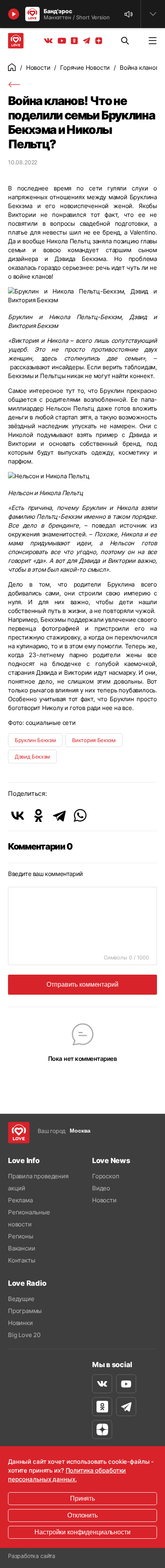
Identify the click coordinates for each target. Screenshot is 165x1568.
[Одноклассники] (38, 815)
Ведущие (21, 1299)
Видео (101, 1188)
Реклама (20, 1200)
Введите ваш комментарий (45, 874)
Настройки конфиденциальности (82, 1532)
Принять (82, 1498)
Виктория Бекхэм (93, 740)
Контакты (21, 1260)
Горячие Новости (85, 67)
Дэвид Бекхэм (32, 756)
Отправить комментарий (82, 984)
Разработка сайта (31, 1555)
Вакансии (21, 1248)
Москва (80, 1130)
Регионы (20, 1236)
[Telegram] (59, 815)
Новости (38, 67)
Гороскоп (105, 1176)
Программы (25, 1311)
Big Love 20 (24, 1335)
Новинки (20, 1323)
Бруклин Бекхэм (35, 740)
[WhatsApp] (80, 815)
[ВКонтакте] (17, 815)
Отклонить (82, 1515)
